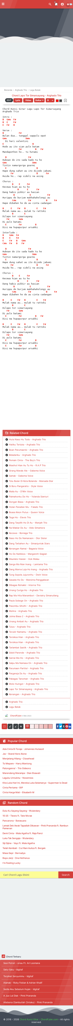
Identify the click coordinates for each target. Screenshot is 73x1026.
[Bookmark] (65, 100)
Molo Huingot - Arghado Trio (24, 683)
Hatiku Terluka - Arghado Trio (24, 444)
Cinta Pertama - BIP (13, 787)
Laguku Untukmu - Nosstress (18, 777)
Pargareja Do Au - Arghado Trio (25, 673)
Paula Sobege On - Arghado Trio (26, 600)
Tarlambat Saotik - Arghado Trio (25, 647)
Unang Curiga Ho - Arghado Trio (26, 590)
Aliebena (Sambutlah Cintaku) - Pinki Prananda (27, 1002)
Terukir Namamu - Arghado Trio (25, 631)
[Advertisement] (36, 48)
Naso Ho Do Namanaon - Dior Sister (28, 538)
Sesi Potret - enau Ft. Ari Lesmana (21, 963)
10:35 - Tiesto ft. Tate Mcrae (17, 815)
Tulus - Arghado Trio (20, 626)
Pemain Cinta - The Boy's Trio (24, 460)
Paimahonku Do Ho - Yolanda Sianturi (28, 496)
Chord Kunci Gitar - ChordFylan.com (39, 1019)
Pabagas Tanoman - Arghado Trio (26, 678)
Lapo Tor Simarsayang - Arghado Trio (28, 689)
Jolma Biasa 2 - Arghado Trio (24, 616)
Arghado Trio (16, 701)
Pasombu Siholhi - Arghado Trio (25, 606)
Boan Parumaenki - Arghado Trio (26, 449)
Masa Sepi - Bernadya (14, 853)
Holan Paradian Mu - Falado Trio (26, 507)
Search (66, 874)
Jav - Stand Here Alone (15, 753)
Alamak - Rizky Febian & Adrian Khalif (22, 982)
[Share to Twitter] (60, 726)
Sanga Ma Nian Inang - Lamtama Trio (28, 564)
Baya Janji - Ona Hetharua (16, 858)
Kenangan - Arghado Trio (22, 694)
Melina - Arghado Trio (20, 611)
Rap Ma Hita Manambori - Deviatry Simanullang (33, 595)
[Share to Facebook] (57, 726)
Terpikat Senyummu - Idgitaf (18, 976)
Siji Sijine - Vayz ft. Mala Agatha (19, 843)
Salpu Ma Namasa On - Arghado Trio (28, 663)
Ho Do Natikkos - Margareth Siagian (28, 553)
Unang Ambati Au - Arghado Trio (26, 621)
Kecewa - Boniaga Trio (20, 533)
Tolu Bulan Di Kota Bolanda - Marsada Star (31, 481)
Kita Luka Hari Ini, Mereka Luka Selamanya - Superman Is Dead (35, 782)
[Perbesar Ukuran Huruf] (10, 726)
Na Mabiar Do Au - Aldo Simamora (27, 527)
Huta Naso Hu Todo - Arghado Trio (27, 439)
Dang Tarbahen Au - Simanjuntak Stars (29, 543)
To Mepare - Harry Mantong (17, 763)
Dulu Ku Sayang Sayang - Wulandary (21, 810)
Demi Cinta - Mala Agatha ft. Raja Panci (23, 833)
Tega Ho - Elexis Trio (20, 517)
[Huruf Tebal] (21, 726)
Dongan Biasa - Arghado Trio (24, 501)
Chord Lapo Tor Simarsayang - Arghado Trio (36, 95)
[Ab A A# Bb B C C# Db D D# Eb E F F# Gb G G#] (50, 100)
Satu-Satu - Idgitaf (13, 969)
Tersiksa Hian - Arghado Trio (24, 637)
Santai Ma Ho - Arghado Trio (24, 658)
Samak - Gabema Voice (21, 475)
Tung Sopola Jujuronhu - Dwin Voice (28, 574)
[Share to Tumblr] (63, 726)
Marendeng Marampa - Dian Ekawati (21, 773)
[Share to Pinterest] (66, 726)
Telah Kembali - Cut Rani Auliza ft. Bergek (24, 848)
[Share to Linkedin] (69, 726)
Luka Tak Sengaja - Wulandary (18, 838)
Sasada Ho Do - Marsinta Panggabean (29, 579)
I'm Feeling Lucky (11, 863)
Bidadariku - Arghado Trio (22, 455)
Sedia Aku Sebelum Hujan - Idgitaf (21, 989)
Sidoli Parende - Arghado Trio (24, 652)
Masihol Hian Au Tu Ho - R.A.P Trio (27, 465)
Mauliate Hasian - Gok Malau (24, 559)
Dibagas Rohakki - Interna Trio (25, 585)
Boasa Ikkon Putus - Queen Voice (26, 512)
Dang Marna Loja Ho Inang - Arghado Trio (31, 569)
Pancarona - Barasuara (14, 820)
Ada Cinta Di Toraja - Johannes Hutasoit (23, 749)
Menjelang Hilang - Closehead (18, 758)
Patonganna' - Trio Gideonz (17, 768)
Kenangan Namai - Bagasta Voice (26, 548)
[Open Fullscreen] (4, 726)
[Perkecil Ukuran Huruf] (15, 726)
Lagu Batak (15, 706)
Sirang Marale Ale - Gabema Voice (27, 470)
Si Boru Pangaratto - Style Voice (26, 486)
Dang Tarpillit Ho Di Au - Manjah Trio (28, 522)
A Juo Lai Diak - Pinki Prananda (19, 995)
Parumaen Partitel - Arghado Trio (26, 668)
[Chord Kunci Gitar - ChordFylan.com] (17, 4)
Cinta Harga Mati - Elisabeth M (18, 792)
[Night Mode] (69, 4)
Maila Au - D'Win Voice (21, 491)
